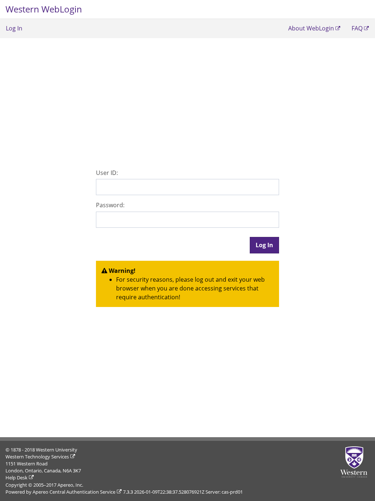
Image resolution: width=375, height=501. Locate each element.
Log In (14, 28)
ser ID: (107, 173)
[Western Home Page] (355, 462)
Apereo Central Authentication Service (74, 492)
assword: (110, 205)
